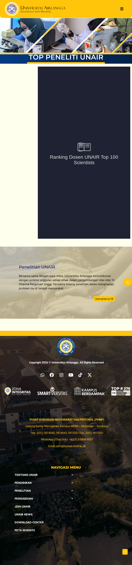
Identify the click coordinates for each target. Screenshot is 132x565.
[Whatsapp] (42, 375)
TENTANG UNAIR (26, 475)
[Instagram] (61, 375)
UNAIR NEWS (23, 514)
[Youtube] (71, 375)
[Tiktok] (80, 375)
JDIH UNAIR (22, 506)
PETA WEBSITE (25, 530)
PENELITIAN (23, 490)
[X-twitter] (89, 375)
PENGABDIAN (24, 498)
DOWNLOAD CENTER (29, 522)
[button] (44, 475)
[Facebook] (52, 375)
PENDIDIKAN (23, 482)
